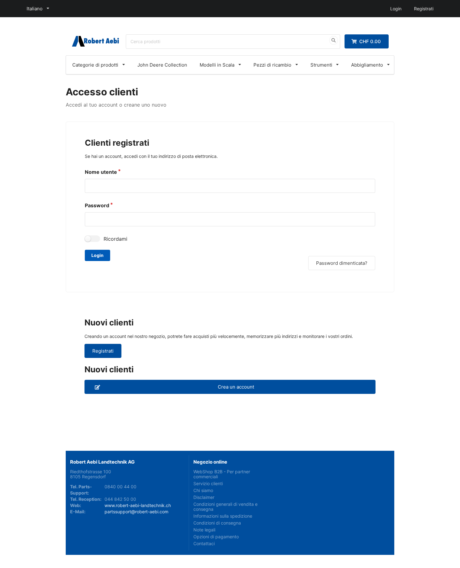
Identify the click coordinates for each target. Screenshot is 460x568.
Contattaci (204, 543)
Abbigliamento (367, 65)
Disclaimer (203, 497)
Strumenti (321, 65)
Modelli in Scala (217, 65)
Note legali (204, 529)
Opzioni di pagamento (216, 536)
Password (97, 205)
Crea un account (236, 387)
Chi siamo (203, 490)
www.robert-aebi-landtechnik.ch (138, 505)
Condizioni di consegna (217, 522)
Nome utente (101, 172)
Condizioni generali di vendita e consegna (225, 506)
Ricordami (115, 239)
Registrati (423, 8)
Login (395, 8)
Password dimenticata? (341, 263)
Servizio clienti (208, 483)
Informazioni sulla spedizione (222, 516)
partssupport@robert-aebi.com (136, 511)
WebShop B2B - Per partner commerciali (221, 474)
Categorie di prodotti (95, 65)
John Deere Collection (162, 65)
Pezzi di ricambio (272, 65)
